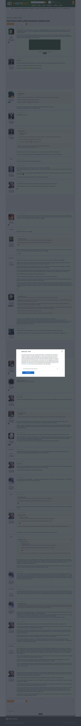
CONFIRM (28, 372)
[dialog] (40, 363)
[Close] (62, 352)
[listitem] (40, 368)
